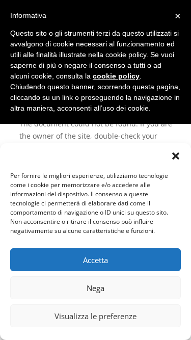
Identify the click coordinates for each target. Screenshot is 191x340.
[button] (176, 156)
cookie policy (116, 76)
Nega (95, 288)
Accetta (95, 260)
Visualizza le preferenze (95, 316)
